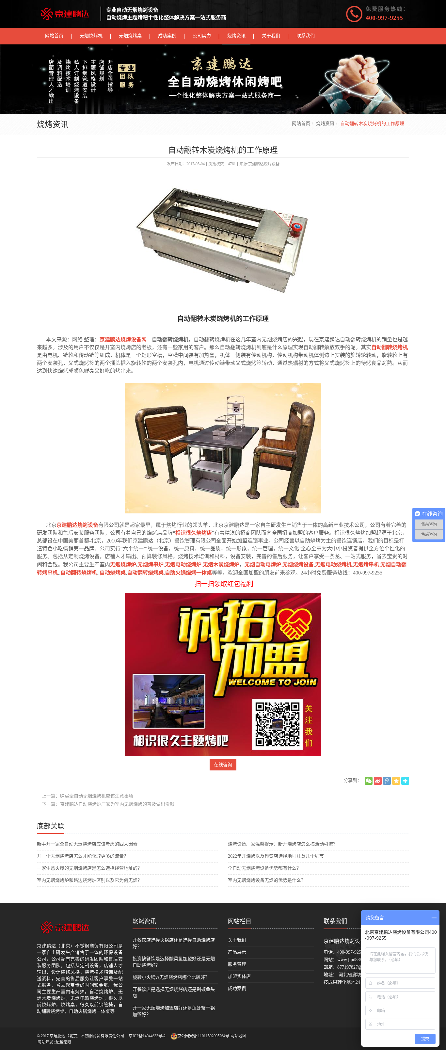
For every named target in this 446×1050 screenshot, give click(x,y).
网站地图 (238, 1036)
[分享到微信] (369, 781)
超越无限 (63, 1042)
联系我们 (335, 921)
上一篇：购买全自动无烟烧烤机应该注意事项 (87, 796)
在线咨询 (223, 764)
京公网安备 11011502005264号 (203, 1036)
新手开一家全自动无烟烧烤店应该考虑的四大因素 (87, 844)
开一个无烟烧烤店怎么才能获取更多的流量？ (82, 856)
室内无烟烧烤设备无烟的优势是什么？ (267, 880)
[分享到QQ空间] (396, 781)
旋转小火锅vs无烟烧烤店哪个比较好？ (171, 977)
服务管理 (237, 964)
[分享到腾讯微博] (387, 781)
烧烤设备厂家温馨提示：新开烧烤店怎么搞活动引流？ (283, 844)
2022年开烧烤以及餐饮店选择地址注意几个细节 (276, 856)
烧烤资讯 (325, 123)
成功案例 (237, 988)
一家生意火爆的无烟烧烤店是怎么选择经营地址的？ (89, 868)
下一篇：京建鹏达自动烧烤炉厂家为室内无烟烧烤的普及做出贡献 (108, 804)
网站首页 (301, 123)
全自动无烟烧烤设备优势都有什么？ (264, 868)
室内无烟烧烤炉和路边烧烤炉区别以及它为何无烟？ (89, 880)
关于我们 (237, 940)
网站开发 (45, 1042)
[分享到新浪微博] (378, 781)
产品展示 (237, 952)
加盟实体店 (239, 976)
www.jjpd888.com (354, 959)
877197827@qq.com (356, 967)
